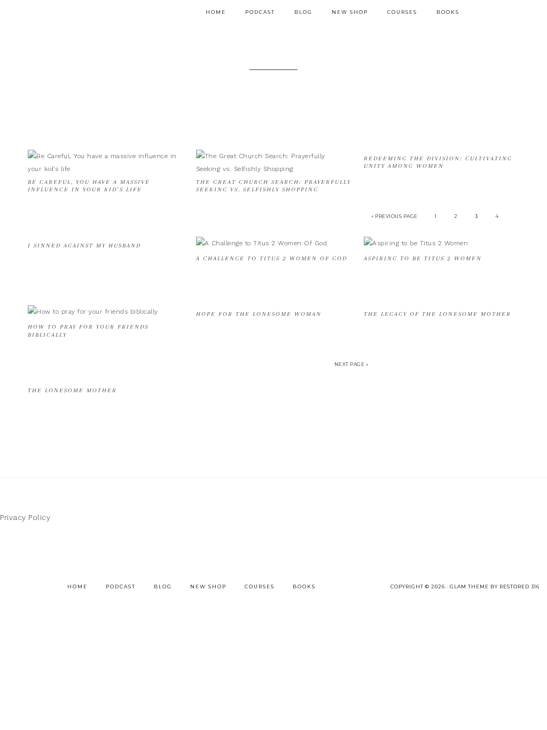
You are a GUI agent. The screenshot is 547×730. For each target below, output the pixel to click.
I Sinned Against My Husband (84, 245)
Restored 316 (519, 586)
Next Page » (351, 364)
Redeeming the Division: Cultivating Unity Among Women (438, 162)
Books (304, 586)
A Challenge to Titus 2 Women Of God (271, 258)
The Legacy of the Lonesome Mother (437, 313)
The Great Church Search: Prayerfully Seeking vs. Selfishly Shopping (273, 185)
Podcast (121, 586)
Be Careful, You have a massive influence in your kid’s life (89, 185)
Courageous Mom (138, 12)
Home (77, 586)
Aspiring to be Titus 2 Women (423, 258)
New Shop (208, 586)
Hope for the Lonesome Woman (259, 313)
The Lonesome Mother (72, 390)
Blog (163, 586)
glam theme (469, 586)
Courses (260, 586)
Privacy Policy (25, 517)
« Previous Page (394, 216)
